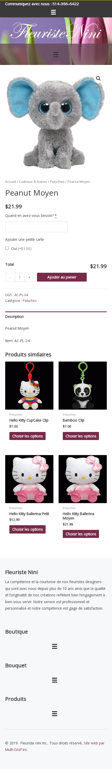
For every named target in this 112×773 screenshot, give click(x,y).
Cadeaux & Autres (33, 181)
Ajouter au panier (61, 277)
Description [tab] (14, 316)
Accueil (10, 181)
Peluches (57, 181)
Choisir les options (27, 436)
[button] (98, 78)
